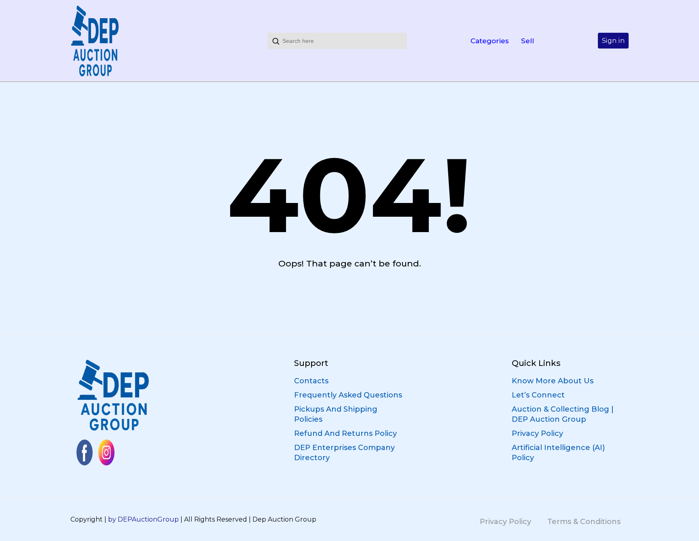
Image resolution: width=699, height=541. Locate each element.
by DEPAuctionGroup (143, 519)
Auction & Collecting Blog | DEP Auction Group (563, 414)
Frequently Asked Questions (348, 395)
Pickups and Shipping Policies (335, 414)
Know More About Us (552, 380)
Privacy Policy (537, 433)
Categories (489, 41)
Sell (527, 41)
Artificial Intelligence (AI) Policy (558, 452)
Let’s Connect (538, 395)
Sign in (613, 40)
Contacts (311, 380)
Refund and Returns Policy (345, 433)
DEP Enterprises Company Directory (344, 452)
